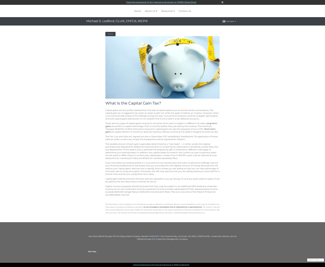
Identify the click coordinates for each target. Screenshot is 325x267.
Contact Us (185, 11)
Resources (167, 11)
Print (110, 34)
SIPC (157, 236)
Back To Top (314, 260)
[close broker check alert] (222, 2)
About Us (150, 11)
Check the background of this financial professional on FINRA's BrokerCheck (161, 2)
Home (137, 11)
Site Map (92, 251)
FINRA (152, 236)
